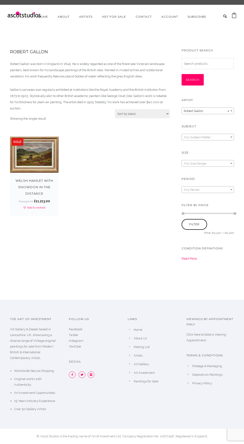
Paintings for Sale (146, 381)
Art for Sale (114, 16)
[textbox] (208, 137)
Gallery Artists (36, 409)
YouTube (75, 346)
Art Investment (144, 372)
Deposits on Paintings (207, 374)
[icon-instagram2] (92, 374)
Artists (85, 16)
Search (192, 79)
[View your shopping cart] (234, 16)
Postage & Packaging (207, 366)
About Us (140, 338)
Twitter (73, 335)
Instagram (76, 340)
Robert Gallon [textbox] (206, 111)
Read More (189, 258)
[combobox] (208, 110)
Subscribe (197, 16)
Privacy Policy (202, 383)
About (64, 16)
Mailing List (142, 347)
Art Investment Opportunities (34, 393)
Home (43, 16)
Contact (144, 16)
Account (169, 16)
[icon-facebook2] (73, 374)
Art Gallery (141, 364)
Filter (194, 224)
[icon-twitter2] (83, 374)
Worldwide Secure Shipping (34, 371)
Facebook (75, 329)
